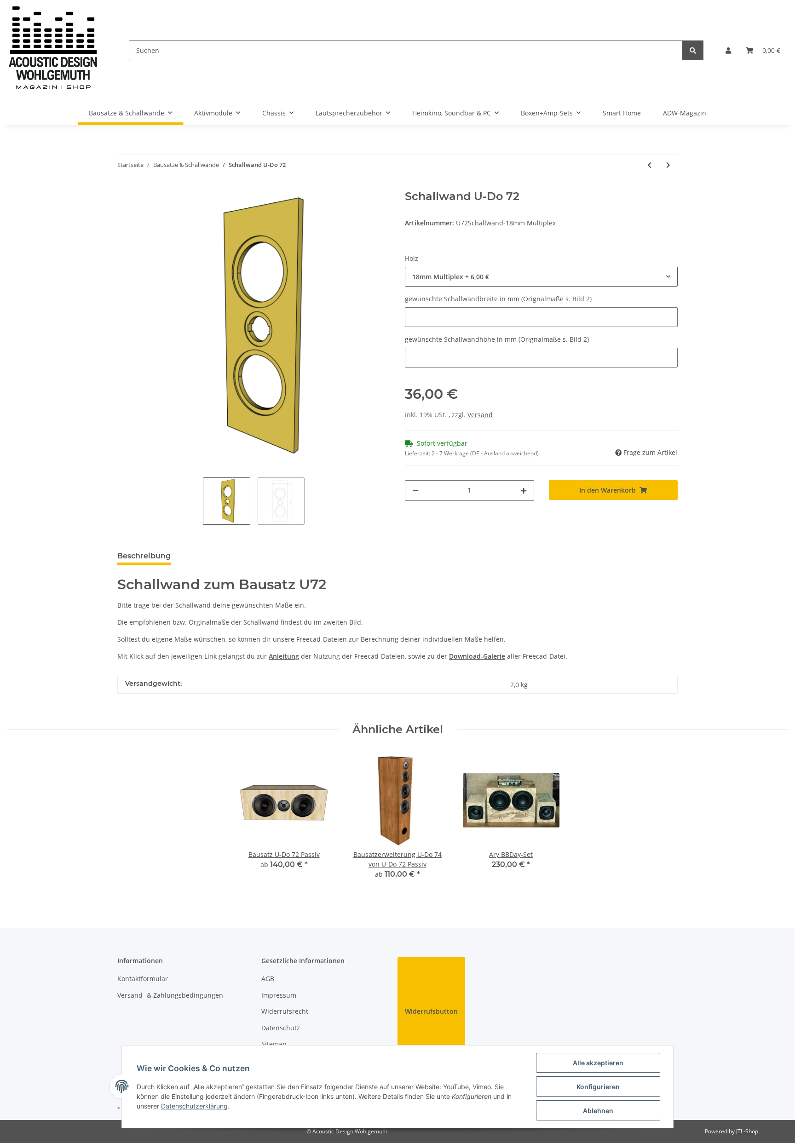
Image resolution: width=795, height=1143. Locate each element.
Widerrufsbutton (431, 1011)
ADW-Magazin (684, 113)
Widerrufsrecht (284, 1011)
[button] (728, 50)
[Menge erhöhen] (523, 490)
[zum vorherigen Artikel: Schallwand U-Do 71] (649, 165)
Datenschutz (280, 1027)
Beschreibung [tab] (144, 555)
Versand (480, 414)
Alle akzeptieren (598, 1063)
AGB (267, 978)
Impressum (278, 995)
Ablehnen (598, 1110)
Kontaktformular (142, 978)
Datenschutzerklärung (194, 1106)
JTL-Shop (747, 1131)
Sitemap (274, 1044)
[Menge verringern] (415, 490)
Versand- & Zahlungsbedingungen (170, 995)
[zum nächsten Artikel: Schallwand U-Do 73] (668, 165)
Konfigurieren (598, 1087)
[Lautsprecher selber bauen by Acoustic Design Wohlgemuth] (53, 50)
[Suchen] (692, 50)
